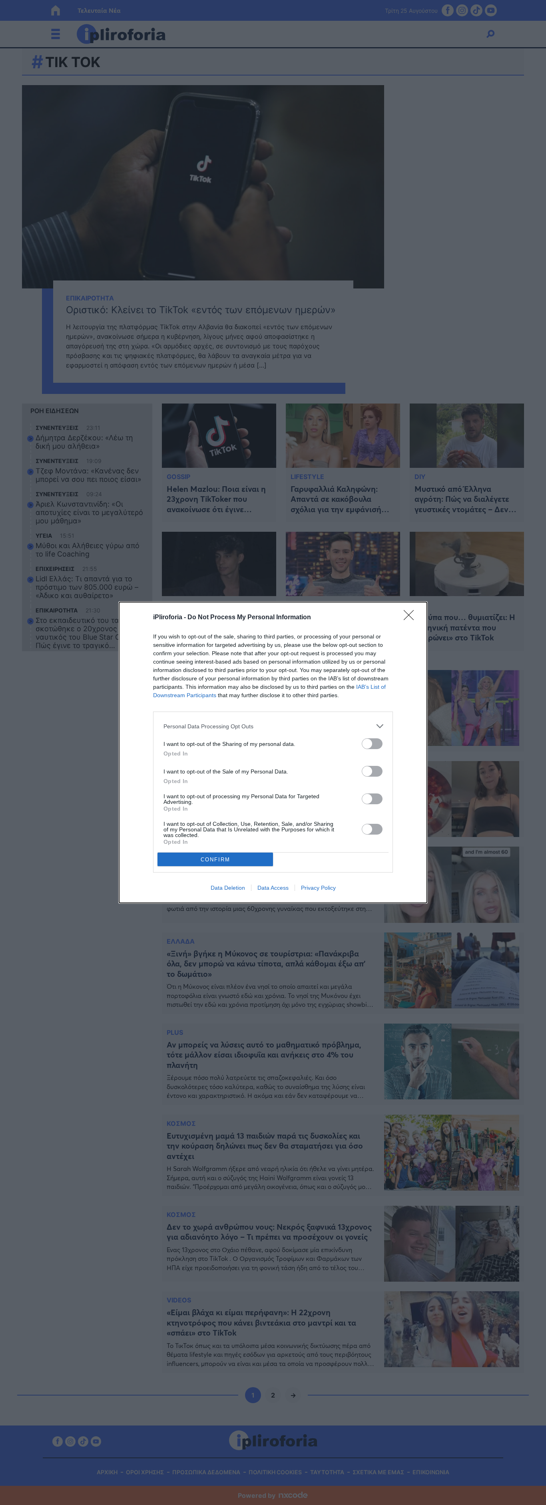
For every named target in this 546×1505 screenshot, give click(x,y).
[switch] (372, 743)
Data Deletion (228, 888)
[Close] (411, 617)
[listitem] (273, 726)
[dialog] (273, 752)
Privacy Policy (318, 888)
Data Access (273, 888)
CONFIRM (215, 860)
